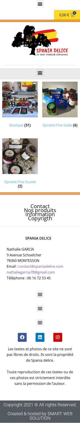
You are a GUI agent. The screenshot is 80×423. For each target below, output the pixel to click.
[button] (40, 3)
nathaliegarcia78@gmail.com (31, 272)
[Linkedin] (40, 337)
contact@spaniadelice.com (40, 266)
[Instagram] (57, 337)
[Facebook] (22, 337)
